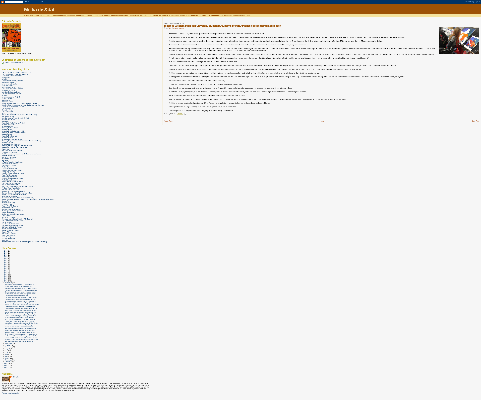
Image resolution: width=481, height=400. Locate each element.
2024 (6, 255)
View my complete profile (10, 393)
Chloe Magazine (7, 108)
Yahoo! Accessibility (8, 235)
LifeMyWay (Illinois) (8, 172)
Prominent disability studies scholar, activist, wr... (19, 341)
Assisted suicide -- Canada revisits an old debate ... (20, 332)
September (8, 347)
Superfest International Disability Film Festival (17, 219)
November (8, 343)
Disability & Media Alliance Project (13, 123)
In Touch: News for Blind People (12, 162)
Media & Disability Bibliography (12, 178)
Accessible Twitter (8, 82)
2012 (6, 279)
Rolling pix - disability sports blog (13, 214)
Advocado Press (7, 85)
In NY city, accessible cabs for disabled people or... (20, 319)
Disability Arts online (8, 124)
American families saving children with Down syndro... (21, 288)
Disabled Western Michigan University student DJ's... (21, 316)
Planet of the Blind (8, 207)
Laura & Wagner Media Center (12, 170)
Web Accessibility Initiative (10, 230)
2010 (6, 363)
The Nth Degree (7, 222)
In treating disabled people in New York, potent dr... (20, 301)
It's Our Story (6, 167)
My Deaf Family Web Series (11, 188)
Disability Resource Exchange (12, 139)
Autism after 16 (7, 98)
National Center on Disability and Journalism (17, 193)
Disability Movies (7, 137)
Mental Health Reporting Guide (12, 181)
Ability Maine (6, 77)
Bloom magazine (7, 102)
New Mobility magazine (10, 196)
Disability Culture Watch (10, 128)
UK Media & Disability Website (12, 227)
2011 (6, 281)
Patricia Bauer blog (8, 203)
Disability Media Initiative (10, 136)
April (6, 356)
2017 (6, 269)
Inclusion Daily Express (10, 163)
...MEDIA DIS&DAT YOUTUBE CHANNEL (16, 74)
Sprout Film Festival (8, 217)
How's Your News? (8, 159)
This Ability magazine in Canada (13, 225)
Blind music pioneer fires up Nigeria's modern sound (20, 297)
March (7, 358)
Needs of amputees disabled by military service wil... (21, 290)
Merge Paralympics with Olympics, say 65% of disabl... (21, 323)
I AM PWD (5, 160)
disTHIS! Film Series (8, 238)
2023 (6, 257)
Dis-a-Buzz (5, 121)
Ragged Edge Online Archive (11, 209)
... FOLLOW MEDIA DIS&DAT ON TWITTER (16, 72)
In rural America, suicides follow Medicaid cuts (19, 327)
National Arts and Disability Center (13, 191)
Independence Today (9, 165)
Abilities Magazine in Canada (12, 76)
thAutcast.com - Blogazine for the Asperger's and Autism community (24, 242)
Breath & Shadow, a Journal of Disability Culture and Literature (23, 105)
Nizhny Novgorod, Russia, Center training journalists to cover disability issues (28, 199)
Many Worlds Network (9, 175)
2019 (6, 265)
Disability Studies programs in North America (17, 146)
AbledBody (5, 79)
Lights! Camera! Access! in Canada (13, 173)
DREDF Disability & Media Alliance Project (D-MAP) (19, 115)
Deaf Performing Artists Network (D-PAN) (15, 118)
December (8, 282)
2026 (6, 251)
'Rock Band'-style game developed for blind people (20, 310)
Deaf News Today (8, 116)
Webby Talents (7, 232)
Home (322, 121)
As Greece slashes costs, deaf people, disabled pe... (21, 314)
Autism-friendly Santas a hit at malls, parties (18, 303)
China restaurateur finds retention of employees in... (20, 292)
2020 (6, 263)
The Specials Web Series (10, 224)
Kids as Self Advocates (9, 168)
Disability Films (7, 129)
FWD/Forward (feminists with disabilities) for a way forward (21, 154)
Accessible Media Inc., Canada (12, 80)
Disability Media (7, 134)
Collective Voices (7, 110)
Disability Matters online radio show (14, 133)
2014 (6, 275)
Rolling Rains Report (9, 212)
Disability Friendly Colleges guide (13, 131)
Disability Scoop (7, 142)
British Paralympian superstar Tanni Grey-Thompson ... (22, 308)
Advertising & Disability (9, 84)
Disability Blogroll (8, 126)
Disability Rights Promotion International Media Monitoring (21, 141)
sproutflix (5, 240)
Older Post (475, 121)
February (8, 360)
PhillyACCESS (7, 204)
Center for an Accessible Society (13, 107)
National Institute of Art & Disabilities (14, 194)
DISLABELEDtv (7, 113)
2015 (6, 273)
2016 (6, 271)
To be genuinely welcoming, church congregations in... (21, 334)
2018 (6, 267)
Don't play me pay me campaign (12, 150)
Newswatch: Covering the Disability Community (18, 198)
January (8, 361)
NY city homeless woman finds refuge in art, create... (21, 325)
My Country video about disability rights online (17, 186)
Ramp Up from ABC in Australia (12, 211)
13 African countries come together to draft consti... (20, 330)
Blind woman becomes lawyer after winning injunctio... (21, 328)
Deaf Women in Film (8, 120)
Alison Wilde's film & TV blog (11, 87)
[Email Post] (184, 114)
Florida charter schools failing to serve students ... (20, 317)
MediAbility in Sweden (9, 176)
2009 (6, 365)
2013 (6, 277)
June (7, 352)
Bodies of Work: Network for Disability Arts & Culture (19, 103)
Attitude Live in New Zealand (11, 93)
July (6, 350)
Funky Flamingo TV (8, 155)
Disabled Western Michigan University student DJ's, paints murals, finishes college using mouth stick (222, 25)
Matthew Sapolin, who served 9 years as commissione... (22, 339)
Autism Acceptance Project (11, 97)
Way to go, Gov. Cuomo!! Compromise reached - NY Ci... (22, 305)
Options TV (5, 201)
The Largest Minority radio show (12, 220)
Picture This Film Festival (10, 206)
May (6, 354)
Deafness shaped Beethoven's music (16, 295)
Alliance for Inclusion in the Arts (12, 89)
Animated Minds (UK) (9, 90)
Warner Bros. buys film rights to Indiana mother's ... (20, 312)
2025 (6, 253)
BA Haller (16, 377)
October (8, 345)
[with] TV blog (6, 237)
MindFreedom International (11, 183)
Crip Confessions (7, 111)
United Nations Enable (9, 229)
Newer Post (168, 121)
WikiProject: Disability (9, 233)
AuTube (4, 95)
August (7, 349)
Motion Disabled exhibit (10, 185)
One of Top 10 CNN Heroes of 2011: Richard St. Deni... (21, 338)
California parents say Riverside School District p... (20, 306)
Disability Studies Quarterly (11, 144)
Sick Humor (6, 216)
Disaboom (5, 149)
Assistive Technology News (11, 92)
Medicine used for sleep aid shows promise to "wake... (21, 336)
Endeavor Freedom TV (9, 152)
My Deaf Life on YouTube (10, 189)
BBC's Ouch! (6, 100)
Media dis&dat (39, 9)
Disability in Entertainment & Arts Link (14, 147)
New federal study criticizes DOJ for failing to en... (20, 284)
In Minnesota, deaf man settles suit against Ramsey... (21, 293)
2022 (6, 259)
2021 (6, 261)
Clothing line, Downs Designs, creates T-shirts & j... (20, 321)
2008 (6, 367)
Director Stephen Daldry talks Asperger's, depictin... (20, 299)
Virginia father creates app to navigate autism (18, 286)
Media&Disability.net (9, 180)
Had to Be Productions (9, 157)
